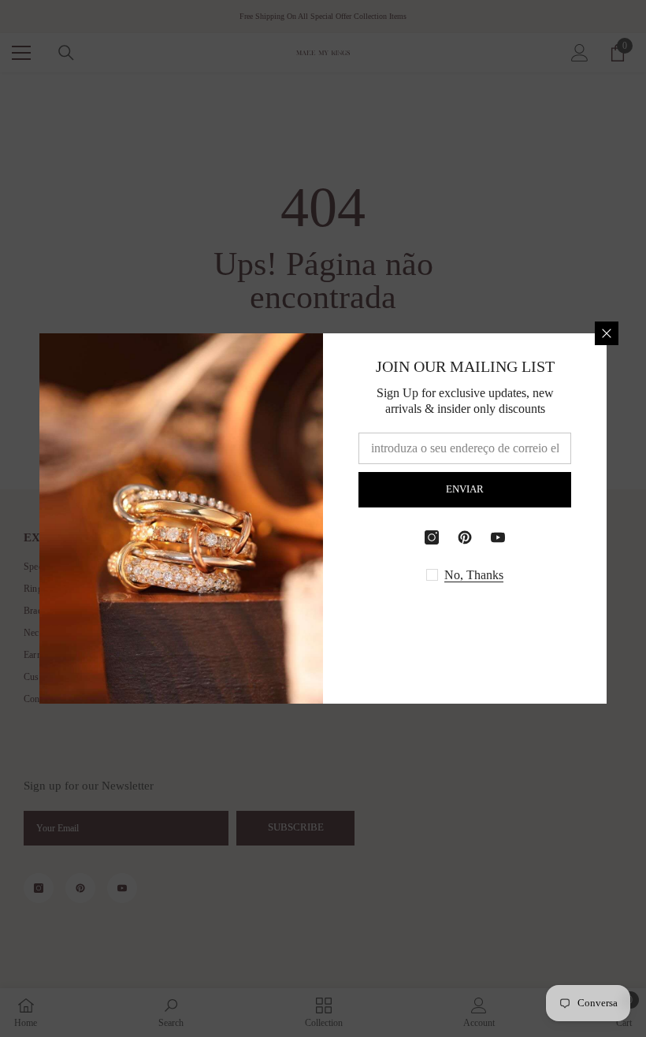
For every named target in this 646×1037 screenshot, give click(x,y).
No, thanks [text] (473, 575)
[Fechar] (606, 333)
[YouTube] (497, 537)
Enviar (465, 489)
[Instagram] (431, 537)
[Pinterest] (464, 537)
